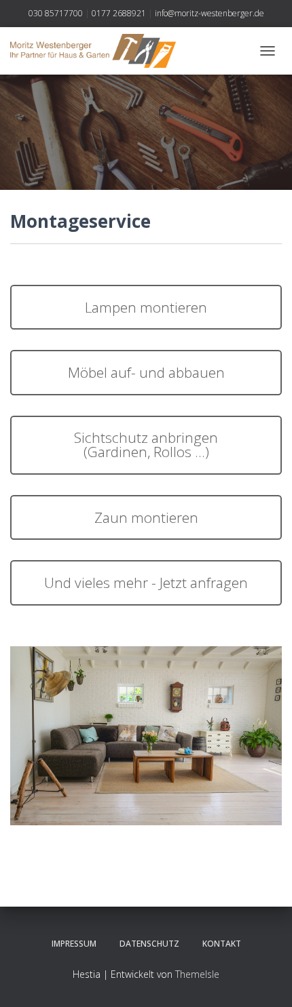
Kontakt (221, 943)
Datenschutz (149, 943)
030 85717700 (56, 13)
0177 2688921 (119, 13)
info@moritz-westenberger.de (209, 13)
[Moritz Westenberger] (98, 51)
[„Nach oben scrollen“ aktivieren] (265, 980)
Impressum (74, 943)
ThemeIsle (197, 974)
